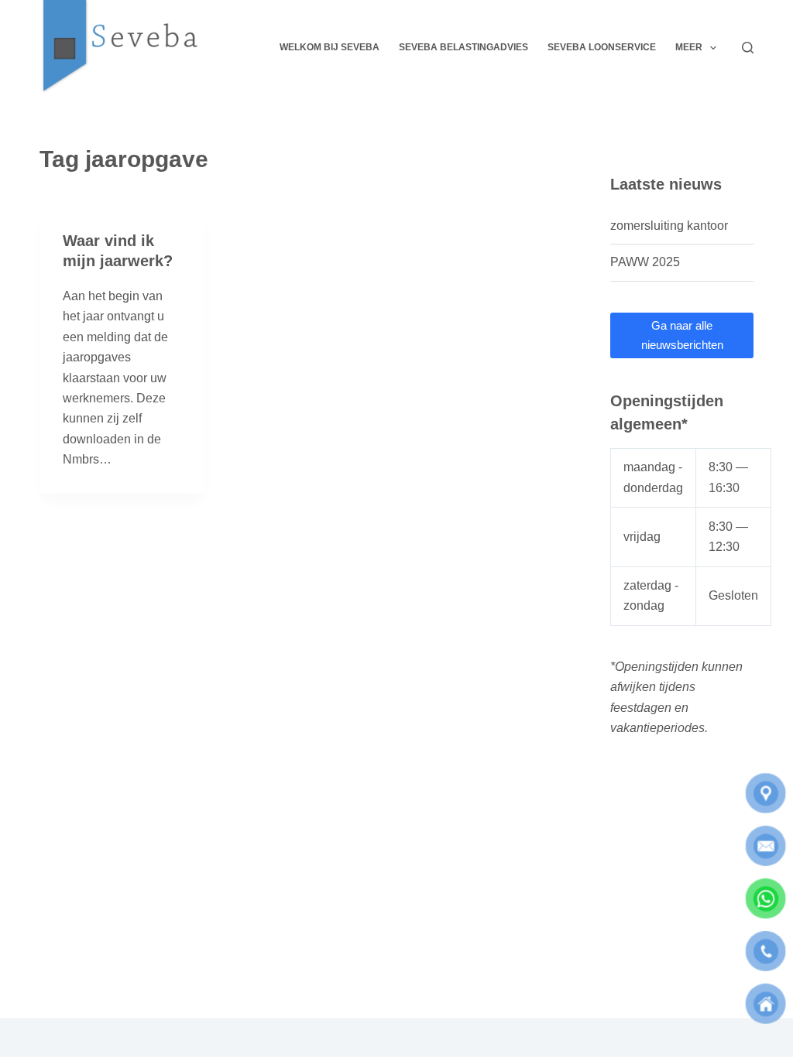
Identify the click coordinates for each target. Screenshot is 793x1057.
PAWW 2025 (645, 262)
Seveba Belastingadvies (463, 47)
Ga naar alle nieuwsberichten (682, 335)
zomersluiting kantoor (669, 225)
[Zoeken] (748, 47)
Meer (688, 47)
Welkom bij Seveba (329, 47)
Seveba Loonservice (602, 47)
